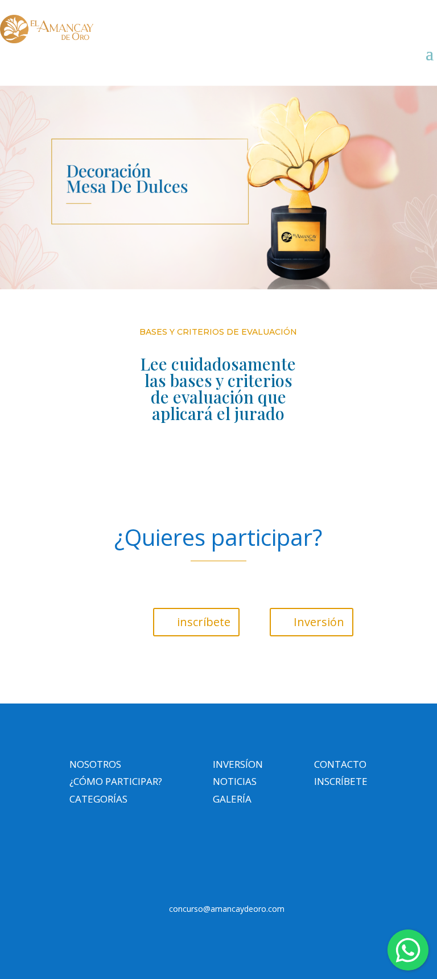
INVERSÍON (238, 764)
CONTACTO (340, 764)
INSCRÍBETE (341, 781)
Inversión (319, 622)
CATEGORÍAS (98, 798)
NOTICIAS (235, 781)
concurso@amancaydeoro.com (227, 908)
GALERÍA (232, 798)
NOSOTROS (95, 764)
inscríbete (203, 622)
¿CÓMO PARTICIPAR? (115, 781)
